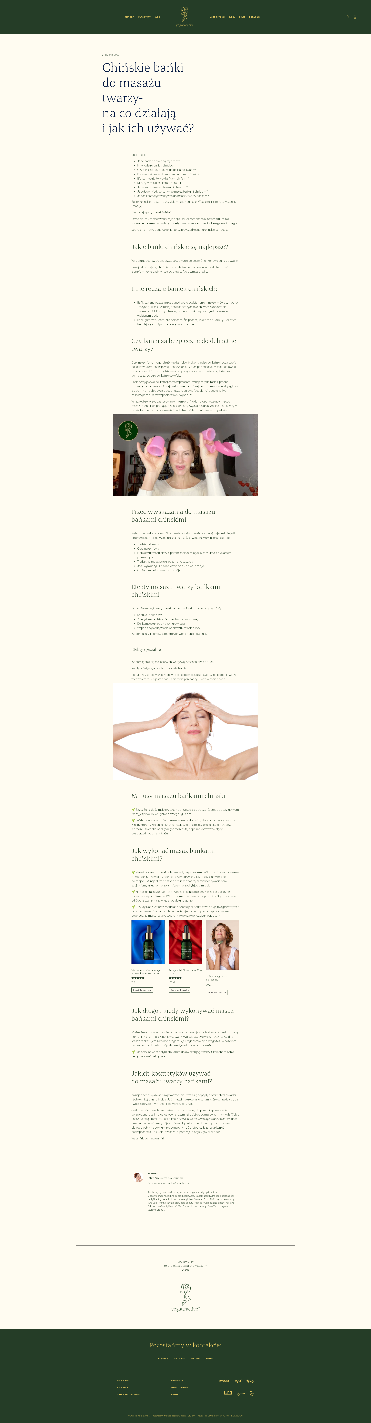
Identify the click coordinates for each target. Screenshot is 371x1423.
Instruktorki (217, 17)
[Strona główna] (184, 14)
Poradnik (254, 17)
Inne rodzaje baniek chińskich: (156, 165)
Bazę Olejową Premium (146, 1119)
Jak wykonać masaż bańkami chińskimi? (162, 187)
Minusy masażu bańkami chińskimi (159, 183)
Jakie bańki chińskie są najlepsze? (158, 161)
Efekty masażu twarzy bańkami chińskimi (163, 178)
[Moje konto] (347, 17)
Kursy (232, 17)
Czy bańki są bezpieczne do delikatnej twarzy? (166, 170)
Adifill (233, 1095)
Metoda (129, 17)
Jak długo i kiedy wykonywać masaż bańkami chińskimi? (172, 191)
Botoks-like (140, 1099)
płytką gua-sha (165, 406)
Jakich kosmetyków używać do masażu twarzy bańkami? (173, 196)
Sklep (242, 17)
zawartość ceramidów (222, 1119)
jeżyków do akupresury (189, 223)
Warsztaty (144, 17)
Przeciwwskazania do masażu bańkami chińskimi (168, 174)
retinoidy (160, 1099)
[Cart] (355, 17)
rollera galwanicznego (222, 223)
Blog (157, 17)
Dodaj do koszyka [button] (142, 990)
